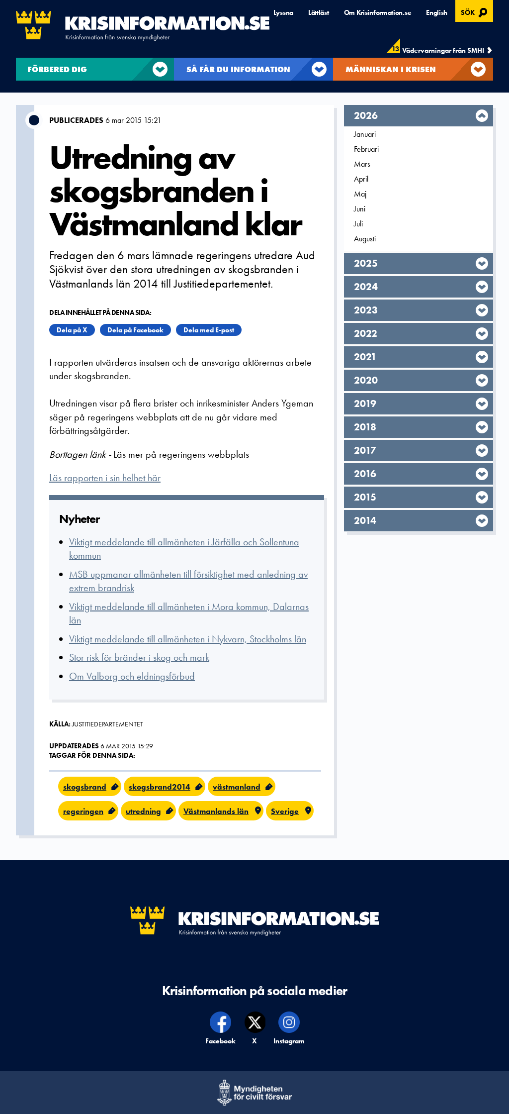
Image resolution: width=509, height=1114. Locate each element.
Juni (359, 208)
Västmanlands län (216, 811)
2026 (366, 115)
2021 (365, 356)
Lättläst (318, 12)
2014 (365, 520)
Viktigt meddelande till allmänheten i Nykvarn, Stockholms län (187, 638)
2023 (366, 310)
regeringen (83, 811)
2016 (365, 473)
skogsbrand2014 (159, 787)
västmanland (236, 787)
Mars (362, 164)
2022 (365, 333)
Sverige (285, 811)
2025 (366, 263)
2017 (365, 450)
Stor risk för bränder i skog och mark (139, 657)
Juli (358, 223)
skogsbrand (84, 787)
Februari (366, 149)
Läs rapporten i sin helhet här (105, 477)
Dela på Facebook (135, 329)
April (361, 179)
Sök (475, 11)
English (436, 12)
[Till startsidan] (142, 26)
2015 (365, 497)
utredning (143, 811)
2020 (366, 380)
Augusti (365, 238)
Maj (360, 194)
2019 (365, 403)
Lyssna (283, 12)
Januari (365, 134)
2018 (365, 426)
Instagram (289, 1040)
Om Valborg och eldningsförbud (132, 676)
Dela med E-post (208, 329)
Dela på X (72, 329)
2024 (366, 286)
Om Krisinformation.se (378, 12)
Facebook (221, 1040)
